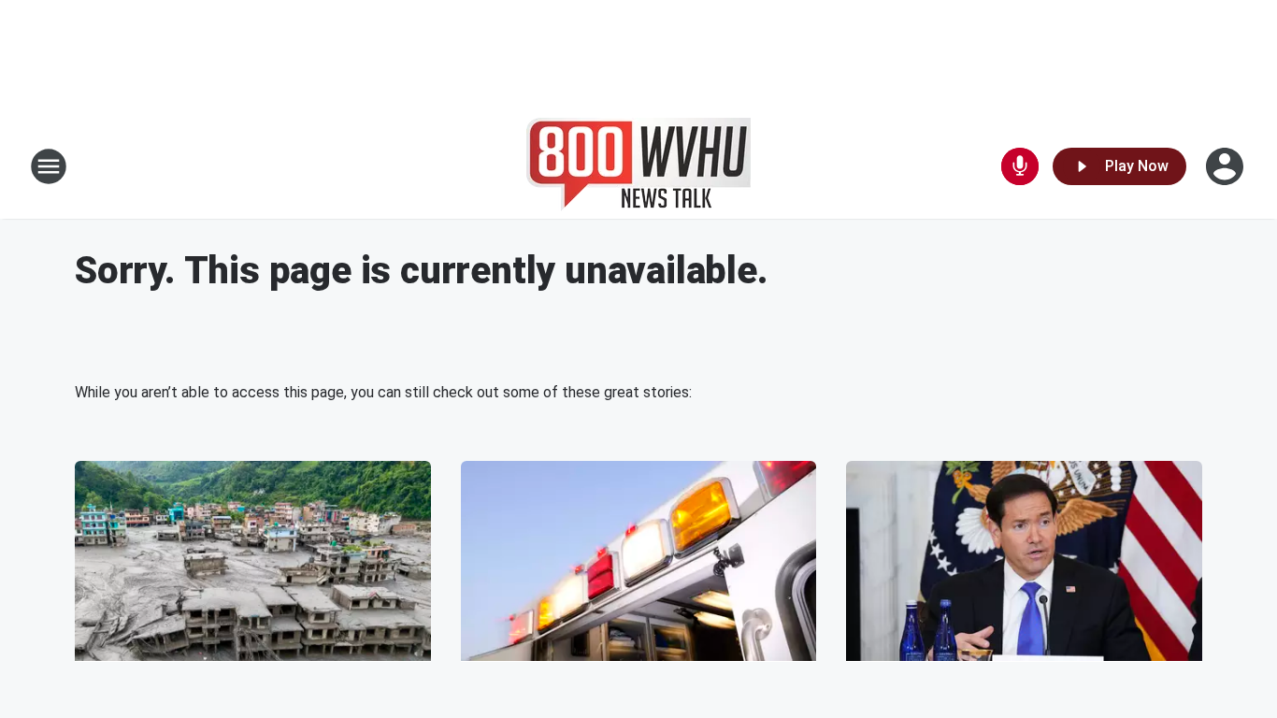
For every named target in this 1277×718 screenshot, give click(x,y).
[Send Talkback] (1020, 166)
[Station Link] (638, 166)
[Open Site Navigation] (48, 166)
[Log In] (1226, 166)
